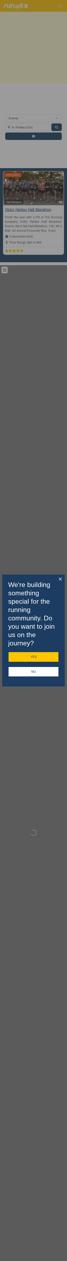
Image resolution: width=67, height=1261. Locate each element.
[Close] (60, 579)
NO (33, 671)
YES (34, 656)
